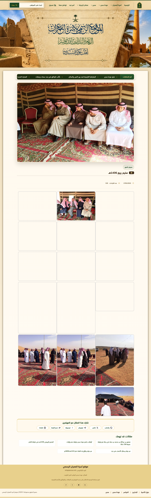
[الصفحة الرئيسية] (139, 5)
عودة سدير (104, 5)
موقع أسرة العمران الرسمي (10, 492)
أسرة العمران (117, 5)
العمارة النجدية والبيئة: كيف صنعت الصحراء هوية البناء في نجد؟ (65, 77)
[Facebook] (66, 485)
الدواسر (126, 492)
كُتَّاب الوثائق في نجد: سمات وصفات (108, 77)
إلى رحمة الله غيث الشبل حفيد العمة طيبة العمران (19, 77)
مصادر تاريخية (83, 5)
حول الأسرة (145, 492)
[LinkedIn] (85, 485)
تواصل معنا (63, 5)
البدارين (134, 492)
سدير (94, 5)
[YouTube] (79, 485)
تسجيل (51, 5)
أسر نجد (71, 5)
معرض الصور (128, 167)
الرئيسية (127, 5)
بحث (13, 5)
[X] (72, 485)
